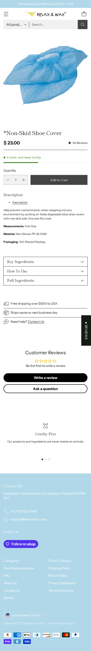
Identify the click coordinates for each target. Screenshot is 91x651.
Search (9, 598)
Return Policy (57, 576)
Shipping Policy (59, 568)
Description (20, 202)
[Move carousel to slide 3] (49, 459)
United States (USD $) (25, 615)
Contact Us (36, 322)
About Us (10, 583)
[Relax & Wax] (45, 14)
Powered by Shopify (62, 623)
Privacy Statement (61, 583)
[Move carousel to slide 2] (45, 459)
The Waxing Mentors (19, 568)
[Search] (82, 24)
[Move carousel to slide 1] (42, 459)
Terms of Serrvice (60, 591)
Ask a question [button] (45, 388)
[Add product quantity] (24, 180)
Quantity (10, 171)
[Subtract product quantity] (8, 180)
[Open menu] (5, 13)
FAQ (7, 576)
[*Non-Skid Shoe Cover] (45, 77)
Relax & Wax (37, 623)
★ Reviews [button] (86, 330)
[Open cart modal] (83, 13)
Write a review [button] (45, 377)
